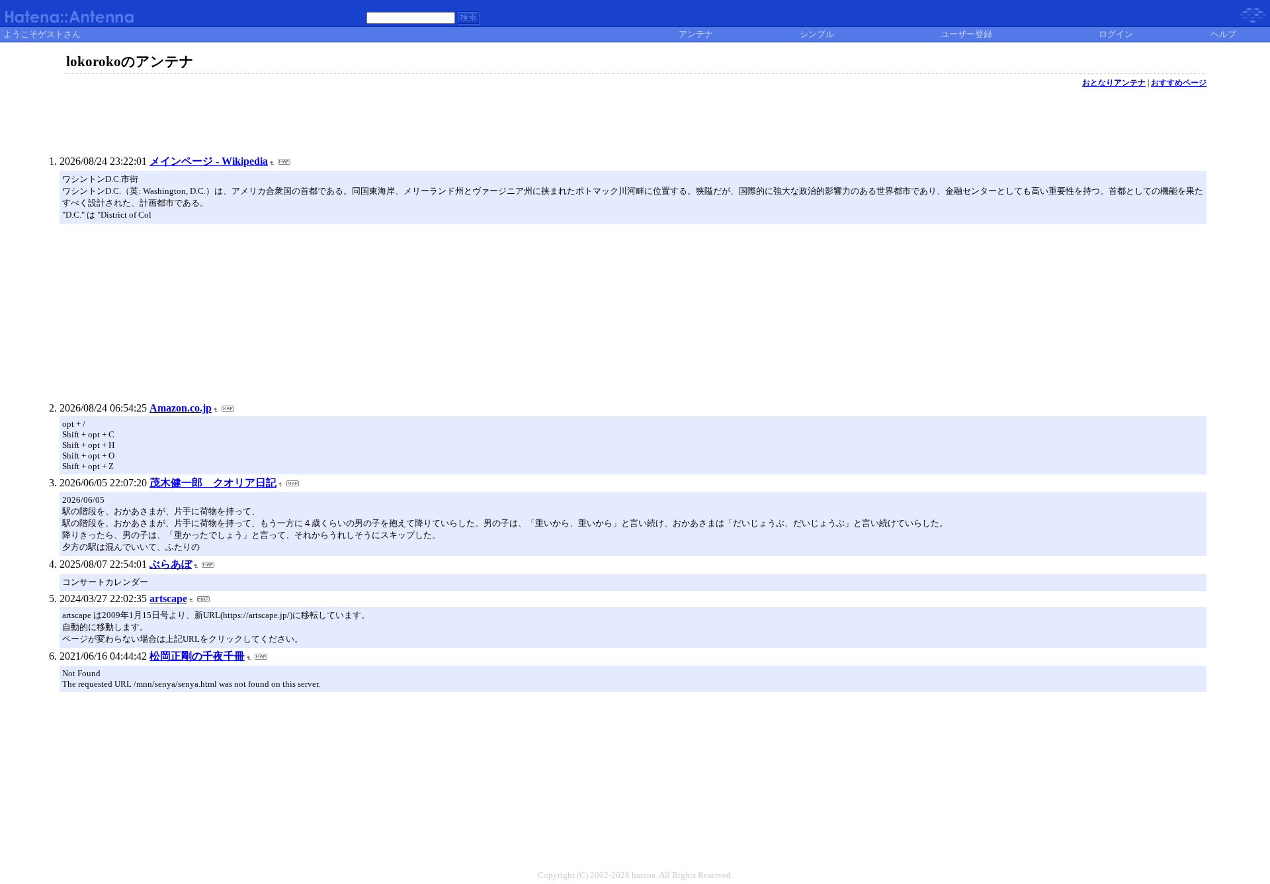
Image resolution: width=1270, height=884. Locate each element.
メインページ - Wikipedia (208, 161)
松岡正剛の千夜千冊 (197, 656)
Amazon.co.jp (180, 408)
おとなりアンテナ (1114, 82)
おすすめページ (1178, 82)
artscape (168, 598)
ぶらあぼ (170, 564)
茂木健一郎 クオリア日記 (212, 482)
